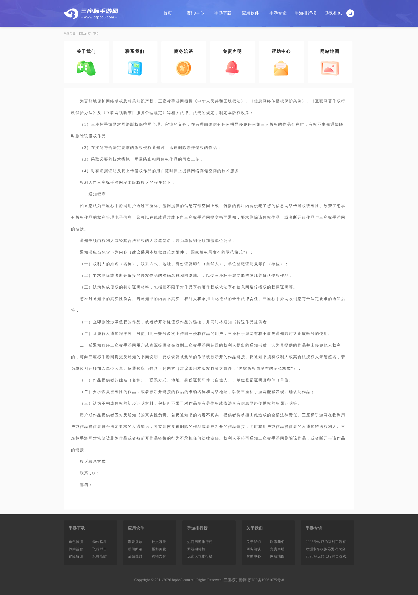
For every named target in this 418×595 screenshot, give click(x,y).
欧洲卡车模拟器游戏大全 (326, 549)
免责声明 (232, 51)
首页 (167, 13)
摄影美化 (159, 549)
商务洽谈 (184, 51)
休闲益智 (76, 549)
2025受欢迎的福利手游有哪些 (329, 542)
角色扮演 (76, 542)
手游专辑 (278, 13)
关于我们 (86, 51)
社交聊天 (159, 542)
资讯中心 (195, 13)
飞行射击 (99, 549)
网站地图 (330, 51)
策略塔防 (99, 556)
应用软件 (250, 13)
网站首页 (85, 33)
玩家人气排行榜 (200, 556)
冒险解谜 (76, 556)
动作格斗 (99, 542)
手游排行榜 (305, 13)
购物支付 (159, 556)
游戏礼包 (333, 13)
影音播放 (135, 542)
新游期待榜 (196, 549)
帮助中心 (281, 51)
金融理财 (135, 556)
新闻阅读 (135, 549)
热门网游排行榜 (200, 542)
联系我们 (135, 51)
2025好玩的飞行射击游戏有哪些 (329, 556)
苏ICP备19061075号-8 (266, 580)
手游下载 (222, 13)
